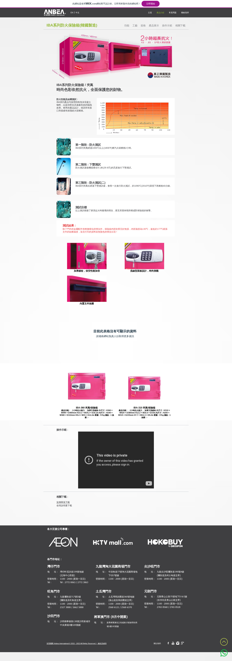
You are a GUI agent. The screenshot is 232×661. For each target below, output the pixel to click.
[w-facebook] (168, 643)
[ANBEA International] (54, 12)
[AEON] (63, 542)
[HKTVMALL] (112, 542)
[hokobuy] (165, 543)
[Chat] (224, 653)
